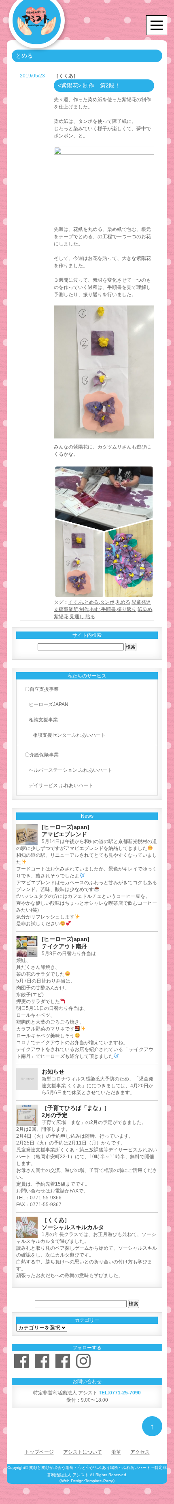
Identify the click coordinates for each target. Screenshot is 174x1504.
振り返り (126, 609)
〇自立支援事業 (42, 689)
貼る (90, 616)
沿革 (116, 1452)
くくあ (75, 602)
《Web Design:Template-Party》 (87, 1481)
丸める (123, 602)
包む (95, 609)
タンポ (107, 602)
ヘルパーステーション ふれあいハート (70, 770)
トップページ (39, 1452)
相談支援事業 (43, 720)
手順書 (108, 609)
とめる (91, 602)
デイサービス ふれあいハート (61, 785)
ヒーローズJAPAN (48, 704)
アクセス (140, 1452)
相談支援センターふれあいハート (69, 735)
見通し (77, 616)
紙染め (145, 609)
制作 (84, 609)
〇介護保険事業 (42, 755)
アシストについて (82, 1452)
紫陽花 (61, 616)
